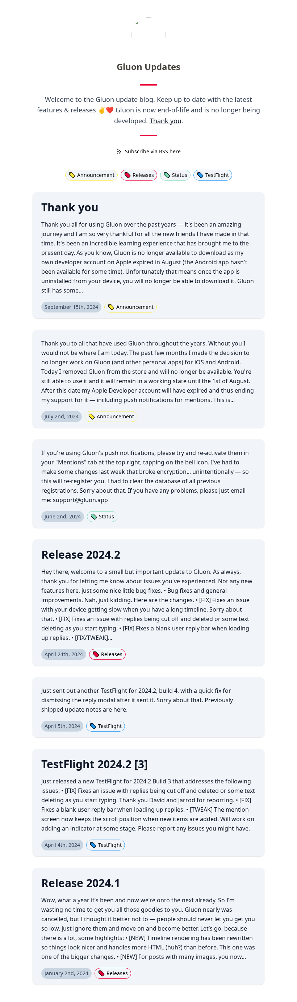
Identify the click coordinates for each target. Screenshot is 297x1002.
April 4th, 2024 (62, 844)
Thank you (165, 120)
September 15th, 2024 (71, 306)
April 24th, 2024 (64, 654)
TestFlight (217, 174)
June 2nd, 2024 (63, 516)
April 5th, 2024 (62, 725)
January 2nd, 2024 (66, 973)
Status (179, 174)
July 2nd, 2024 (62, 416)
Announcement (95, 174)
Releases (143, 174)
